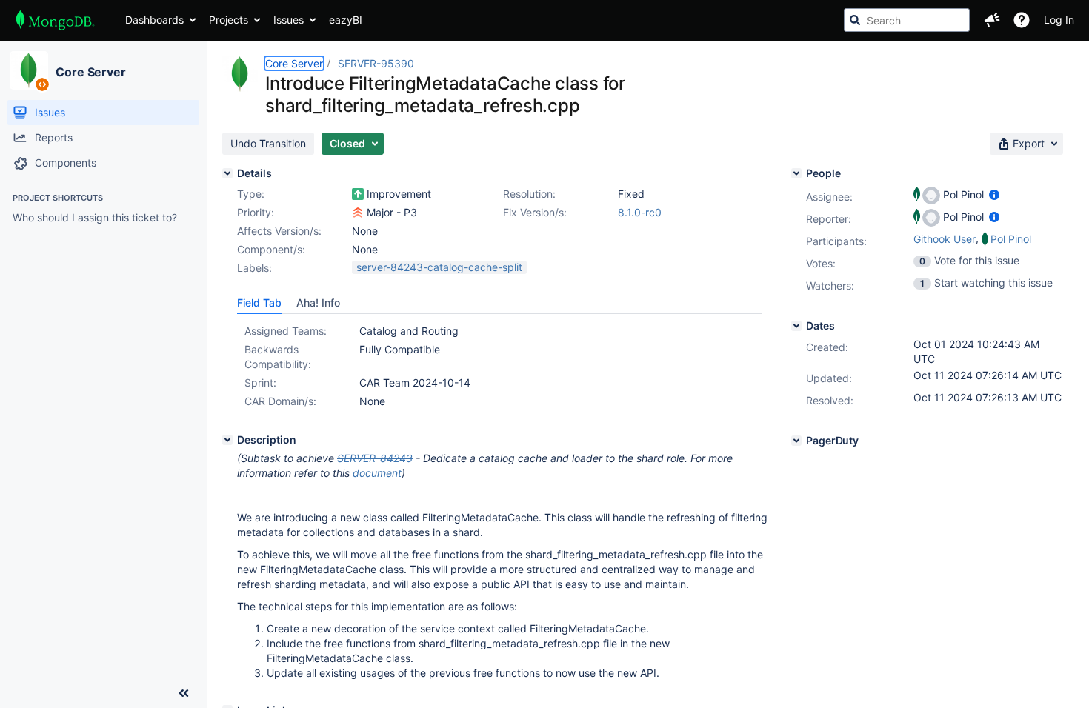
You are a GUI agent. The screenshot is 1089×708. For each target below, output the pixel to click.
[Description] (227, 440)
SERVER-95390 (376, 63)
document (377, 473)
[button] (992, 20)
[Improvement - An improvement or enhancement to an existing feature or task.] (358, 194)
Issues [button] (288, 19)
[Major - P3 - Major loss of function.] (358, 212)
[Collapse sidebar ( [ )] (183, 693)
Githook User (944, 239)
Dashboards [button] (154, 19)
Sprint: (260, 382)
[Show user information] (994, 194)
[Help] (1021, 20)
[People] (796, 173)
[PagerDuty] (796, 440)
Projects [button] (228, 19)
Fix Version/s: (535, 212)
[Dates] (796, 326)
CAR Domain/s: (280, 401)
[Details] (227, 173)
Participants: (836, 241)
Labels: (254, 267)
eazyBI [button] (345, 19)
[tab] (259, 303)
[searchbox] (907, 20)
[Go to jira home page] (55, 20)
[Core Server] (29, 70)
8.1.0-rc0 (640, 212)
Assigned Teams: (285, 330)
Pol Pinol (1010, 239)
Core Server (91, 72)
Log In (1059, 19)
